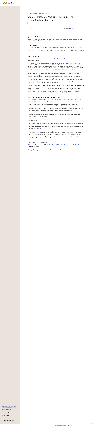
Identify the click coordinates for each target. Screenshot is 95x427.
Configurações (70, 425)
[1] (67, 105)
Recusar (63, 425)
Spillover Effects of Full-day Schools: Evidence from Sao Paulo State (64, 144)
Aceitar (57, 425)
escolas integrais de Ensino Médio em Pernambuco (58, 58)
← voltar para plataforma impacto (38, 13)
